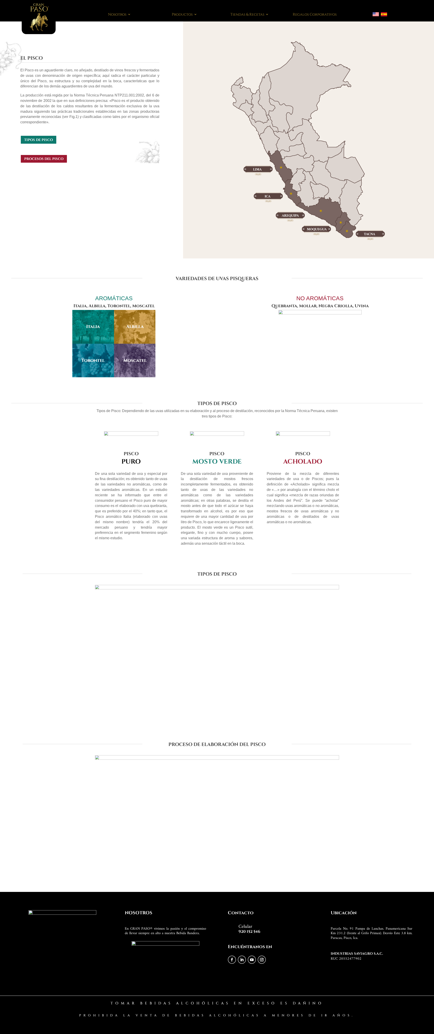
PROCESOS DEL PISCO (44, 159)
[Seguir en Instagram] (262, 960)
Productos (182, 14)
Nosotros (117, 14)
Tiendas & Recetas (247, 14)
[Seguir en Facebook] (232, 960)
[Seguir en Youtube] (252, 960)
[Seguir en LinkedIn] (242, 960)
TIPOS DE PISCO (38, 140)
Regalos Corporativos (315, 14)
